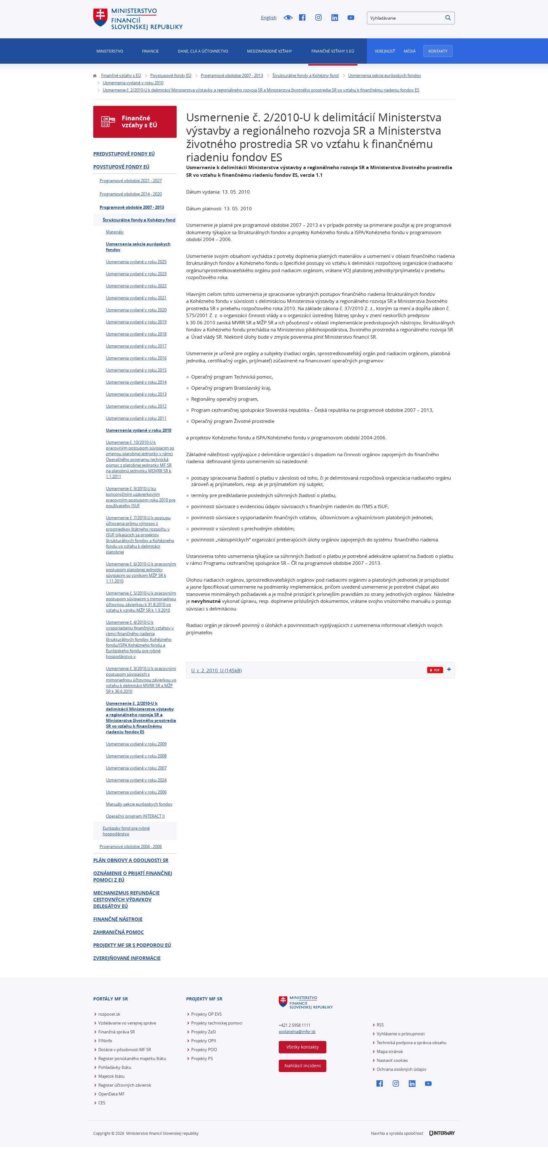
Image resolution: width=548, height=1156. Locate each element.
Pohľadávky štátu (114, 1067)
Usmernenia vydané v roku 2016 (136, 358)
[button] (448, 18)
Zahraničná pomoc (118, 932)
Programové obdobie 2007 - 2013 (132, 207)
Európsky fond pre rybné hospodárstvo (126, 831)
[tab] (320, 670)
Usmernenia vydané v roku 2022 (136, 286)
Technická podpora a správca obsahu (412, 1042)
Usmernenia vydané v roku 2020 (136, 310)
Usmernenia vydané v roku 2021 (136, 298)
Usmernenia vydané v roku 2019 (136, 322)
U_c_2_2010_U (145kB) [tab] (216, 670)
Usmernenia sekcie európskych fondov (138, 246)
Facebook (304, 18)
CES (101, 1103)
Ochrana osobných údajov (402, 1069)
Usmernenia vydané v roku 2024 (136, 780)
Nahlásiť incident (302, 1066)
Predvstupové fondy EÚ (124, 153)
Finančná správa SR (116, 1032)
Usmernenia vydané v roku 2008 (136, 756)
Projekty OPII (203, 1041)
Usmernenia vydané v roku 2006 (136, 792)
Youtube (352, 18)
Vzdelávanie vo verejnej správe (127, 1023)
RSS (380, 1025)
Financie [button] (150, 51)
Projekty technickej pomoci (216, 1023)
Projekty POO (204, 1049)
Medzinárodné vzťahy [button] (269, 51)
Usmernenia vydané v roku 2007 (136, 768)
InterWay (442, 1133)
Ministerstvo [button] (109, 51)
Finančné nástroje (117, 919)
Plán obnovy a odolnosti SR (130, 860)
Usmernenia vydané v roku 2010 (138, 430)
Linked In (336, 18)
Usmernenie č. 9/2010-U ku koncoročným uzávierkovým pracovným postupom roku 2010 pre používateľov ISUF (140, 497)
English (269, 17)
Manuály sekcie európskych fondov (139, 804)
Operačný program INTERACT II (135, 816)
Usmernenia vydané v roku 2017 (136, 346)
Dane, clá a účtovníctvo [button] (203, 51)
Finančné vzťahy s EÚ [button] (332, 51)
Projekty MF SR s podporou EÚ (132, 945)
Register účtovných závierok (124, 1085)
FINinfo (105, 1041)
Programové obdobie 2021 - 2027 (131, 180)
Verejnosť (385, 51)
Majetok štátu (111, 1076)
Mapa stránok (390, 1051)
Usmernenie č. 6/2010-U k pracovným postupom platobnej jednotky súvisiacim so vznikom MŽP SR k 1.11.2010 (141, 572)
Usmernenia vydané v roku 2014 (136, 382)
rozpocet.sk (109, 1014)
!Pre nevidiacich (288, 18)
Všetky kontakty (302, 1047)
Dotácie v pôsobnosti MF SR (124, 1049)
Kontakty (437, 51)
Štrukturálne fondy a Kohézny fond (139, 220)
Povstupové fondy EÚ (121, 166)
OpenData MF (111, 1094)
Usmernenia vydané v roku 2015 (136, 370)
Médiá (410, 51)
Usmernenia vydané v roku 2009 (136, 744)
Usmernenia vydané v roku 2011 (136, 418)
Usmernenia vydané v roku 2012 (136, 406)
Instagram (320, 18)
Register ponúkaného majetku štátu (132, 1058)
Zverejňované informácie (126, 958)
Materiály (115, 232)
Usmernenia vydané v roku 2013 (136, 394)
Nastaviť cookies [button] (392, 1060)
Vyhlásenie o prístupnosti (401, 1034)
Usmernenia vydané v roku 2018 (136, 334)
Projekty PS (202, 1058)
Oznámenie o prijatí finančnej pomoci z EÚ (132, 876)
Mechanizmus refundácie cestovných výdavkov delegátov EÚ (126, 900)
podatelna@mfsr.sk (297, 1031)
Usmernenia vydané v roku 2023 (136, 274)
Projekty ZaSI (203, 1032)
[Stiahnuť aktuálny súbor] (435, 670)
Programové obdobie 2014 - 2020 (131, 194)
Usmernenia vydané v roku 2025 (136, 262)
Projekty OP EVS (206, 1014)
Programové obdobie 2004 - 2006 (131, 846)
